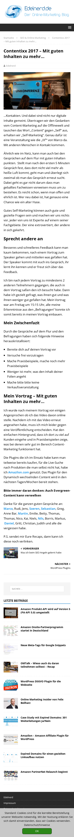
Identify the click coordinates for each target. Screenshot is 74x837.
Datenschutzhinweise (37, 825)
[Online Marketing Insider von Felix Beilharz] (11, 703)
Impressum (10, 803)
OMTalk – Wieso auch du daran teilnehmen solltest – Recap (40, 665)
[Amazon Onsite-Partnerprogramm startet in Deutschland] (11, 631)
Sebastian (48, 508)
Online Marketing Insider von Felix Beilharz (42, 701)
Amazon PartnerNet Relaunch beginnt (44, 771)
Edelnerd (11, 65)
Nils (40, 518)
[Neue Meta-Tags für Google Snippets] (11, 649)
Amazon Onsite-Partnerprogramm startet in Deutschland (42, 628)
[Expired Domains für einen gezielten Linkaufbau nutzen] (11, 757)
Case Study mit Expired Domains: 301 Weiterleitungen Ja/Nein (44, 719)
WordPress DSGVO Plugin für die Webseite (41, 683)
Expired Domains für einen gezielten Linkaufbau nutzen (43, 755)
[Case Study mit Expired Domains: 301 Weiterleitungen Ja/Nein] (11, 721)
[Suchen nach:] (37, 589)
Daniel (9, 523)
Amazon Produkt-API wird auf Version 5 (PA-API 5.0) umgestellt (45, 610)
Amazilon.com (18, 472)
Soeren (34, 508)
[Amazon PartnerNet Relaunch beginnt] (11, 775)
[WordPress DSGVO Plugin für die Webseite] (11, 685)
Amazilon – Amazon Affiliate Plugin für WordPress (45, 737)
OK (37, 831)
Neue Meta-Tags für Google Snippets (43, 645)
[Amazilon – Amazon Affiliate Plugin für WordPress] (11, 739)
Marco (8, 508)
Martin (23, 513)
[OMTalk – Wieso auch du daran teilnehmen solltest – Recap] (11, 667)
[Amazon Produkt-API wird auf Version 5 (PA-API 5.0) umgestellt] (11, 612)
